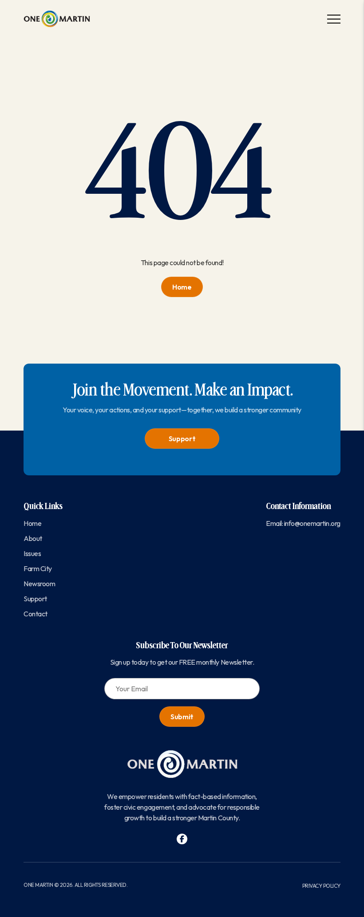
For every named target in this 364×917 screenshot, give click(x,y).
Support (182, 438)
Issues (32, 553)
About (33, 538)
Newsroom (39, 583)
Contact (35, 613)
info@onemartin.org (312, 523)
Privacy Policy (321, 885)
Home (182, 286)
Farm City (38, 568)
